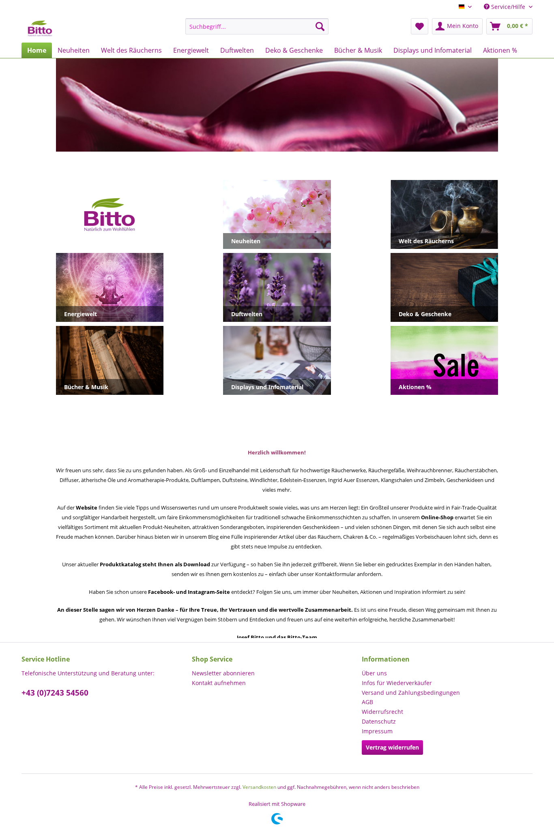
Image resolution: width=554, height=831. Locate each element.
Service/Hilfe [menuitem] (508, 7)
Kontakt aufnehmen (219, 683)
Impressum (377, 731)
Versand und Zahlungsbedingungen (411, 692)
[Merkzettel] (419, 26)
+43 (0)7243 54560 (54, 693)
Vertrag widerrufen (392, 747)
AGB (367, 702)
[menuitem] (257, 26)
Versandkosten (259, 787)
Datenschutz (379, 721)
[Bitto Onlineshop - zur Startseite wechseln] (40, 28)
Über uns (374, 673)
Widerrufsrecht (382, 711)
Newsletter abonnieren (223, 673)
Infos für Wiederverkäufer (397, 683)
